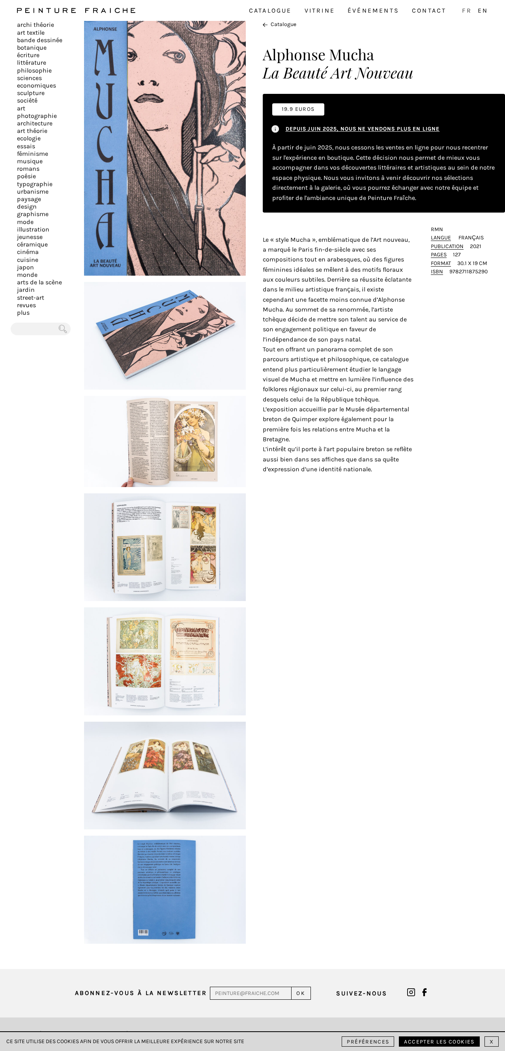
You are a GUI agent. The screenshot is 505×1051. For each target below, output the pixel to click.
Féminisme (32, 153)
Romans (28, 168)
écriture (28, 55)
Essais (26, 146)
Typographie (34, 184)
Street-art (30, 297)
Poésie (26, 176)
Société (27, 100)
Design (27, 206)
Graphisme (33, 214)
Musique (30, 161)
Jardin (26, 289)
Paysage (29, 199)
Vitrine (320, 10)
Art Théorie (32, 130)
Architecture (34, 123)
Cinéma (28, 252)
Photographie (37, 115)
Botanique (32, 47)
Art (21, 108)
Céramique (32, 244)
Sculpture (31, 93)
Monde (27, 274)
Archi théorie (35, 24)
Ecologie (29, 138)
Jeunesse (30, 237)
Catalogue (270, 10)
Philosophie (34, 70)
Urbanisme (33, 191)
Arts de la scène (39, 282)
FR (466, 10)
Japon (25, 267)
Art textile (31, 32)
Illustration (33, 229)
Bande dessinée (39, 40)
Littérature (31, 62)
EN (483, 10)
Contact (429, 10)
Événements (373, 10)
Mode (25, 222)
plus (23, 312)
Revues (26, 305)
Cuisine (27, 259)
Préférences (368, 1042)
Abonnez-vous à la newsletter (141, 993)
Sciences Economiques (36, 81)
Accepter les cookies (439, 1042)
